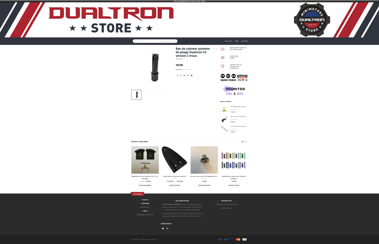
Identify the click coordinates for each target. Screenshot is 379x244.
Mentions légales (226, 208)
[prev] (213, 48)
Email (191, 75)
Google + (188, 75)
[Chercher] (174, 41)
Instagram (167, 228)
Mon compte (228, 41)
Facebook (177, 75)
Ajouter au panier (146, 185)
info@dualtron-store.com (145, 215)
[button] (242, 141)
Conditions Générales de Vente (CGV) (226, 204)
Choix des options (174, 185)
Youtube (163, 228)
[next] (216, 48)
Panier (237, 41)
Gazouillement (180, 75)
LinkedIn (184, 75)
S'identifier (244, 41)
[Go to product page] (224, 109)
